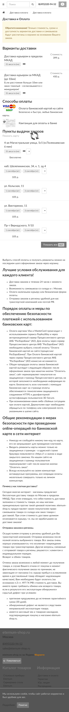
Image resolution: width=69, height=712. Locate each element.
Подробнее (9, 705)
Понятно (23, 705)
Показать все (53, 244)
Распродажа (44, 686)
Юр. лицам (44, 683)
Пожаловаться (13, 661)
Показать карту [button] (11, 136)
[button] (24, 64)
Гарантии (43, 679)
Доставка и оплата (48, 675)
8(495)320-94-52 (47, 4)
